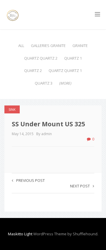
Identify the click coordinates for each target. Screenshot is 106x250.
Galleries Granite (48, 45)
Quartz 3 (43, 83)
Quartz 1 (73, 58)
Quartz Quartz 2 (40, 58)
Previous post (30, 180)
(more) (65, 83)
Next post (80, 186)
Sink (12, 109)
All (21, 45)
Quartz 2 (33, 70)
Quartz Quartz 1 (65, 70)
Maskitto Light (20, 233)
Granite (80, 45)
